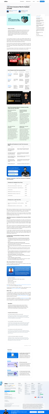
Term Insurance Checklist (26, 390)
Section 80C (32, 393)
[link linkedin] (38, 397)
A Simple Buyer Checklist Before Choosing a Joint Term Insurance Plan (40, 30)
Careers (40, 394)
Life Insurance (8, 5)
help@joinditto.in (10, 394)
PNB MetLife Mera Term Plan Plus (10, 86)
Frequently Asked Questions (39, 35)
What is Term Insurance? (32, 387)
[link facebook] (42, 397)
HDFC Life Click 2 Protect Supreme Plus (10, 74)
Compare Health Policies (27, 392)
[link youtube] (35, 397)
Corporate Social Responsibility (40, 393)
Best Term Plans (33, 389)
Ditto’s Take (37, 34)
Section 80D (32, 392)
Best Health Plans (33, 388)
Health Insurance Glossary (40, 390)
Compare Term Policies (27, 393)
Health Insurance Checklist (27, 388)
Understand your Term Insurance (27, 387)
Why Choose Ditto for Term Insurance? (39, 32)
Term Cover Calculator (27, 394)
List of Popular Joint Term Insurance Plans (39, 18)
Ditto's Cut (40, 408)
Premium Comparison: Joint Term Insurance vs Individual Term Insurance (40, 26)
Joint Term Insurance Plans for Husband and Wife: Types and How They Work (40, 21)
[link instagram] (40, 397)
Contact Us (39, 395)
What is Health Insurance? (33, 385)
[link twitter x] (37, 397)
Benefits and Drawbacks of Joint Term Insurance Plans (40, 23)
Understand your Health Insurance (27, 385)
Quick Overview (38, 16)
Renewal (39, 391)
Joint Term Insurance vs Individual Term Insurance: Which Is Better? (40, 28)
